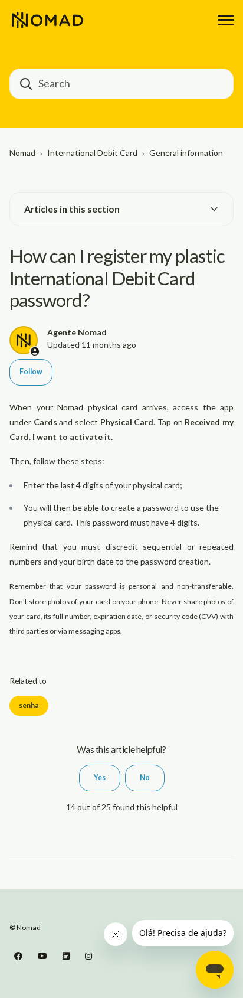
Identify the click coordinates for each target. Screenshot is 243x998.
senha (29, 705)
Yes (100, 777)
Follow (30, 371)
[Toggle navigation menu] (226, 20)
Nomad (22, 153)
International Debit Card (92, 153)
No (145, 777)
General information (186, 153)
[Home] (47, 20)
